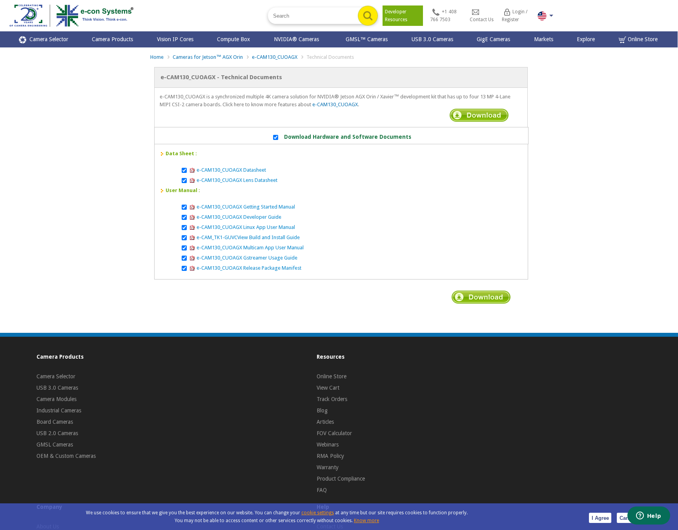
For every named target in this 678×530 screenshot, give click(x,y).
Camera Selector (47, 39)
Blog (322, 410)
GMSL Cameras (54, 444)
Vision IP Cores (175, 39)
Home (157, 57)
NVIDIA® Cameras (298, 39)
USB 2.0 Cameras (57, 433)
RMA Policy (330, 456)
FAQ (322, 490)
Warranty (328, 467)
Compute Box (233, 39)
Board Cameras (54, 422)
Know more (366, 520)
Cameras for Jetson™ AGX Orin (208, 57)
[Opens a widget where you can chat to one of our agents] (648, 516)
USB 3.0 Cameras (432, 39)
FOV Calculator (334, 433)
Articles (325, 422)
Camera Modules (56, 399)
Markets (543, 39)
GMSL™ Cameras (367, 39)
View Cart (328, 388)
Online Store (642, 39)
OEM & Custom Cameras (66, 456)
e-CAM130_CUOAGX (274, 57)
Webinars (328, 444)
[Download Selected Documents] (479, 115)
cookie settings (317, 512)
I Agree (600, 518)
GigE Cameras (493, 39)
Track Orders (332, 399)
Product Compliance (341, 479)
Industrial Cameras (58, 410)
